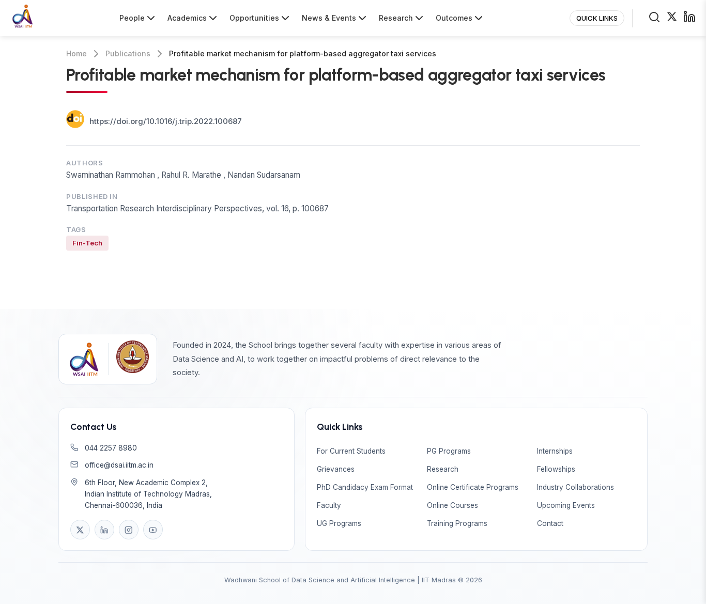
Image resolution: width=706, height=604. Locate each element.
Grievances (336, 469)
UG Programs (339, 523)
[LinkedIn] (104, 529)
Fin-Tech (87, 243)
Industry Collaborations (575, 487)
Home (76, 53)
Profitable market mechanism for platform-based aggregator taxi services (302, 53)
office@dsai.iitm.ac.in (119, 465)
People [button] (132, 17)
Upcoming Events (566, 505)
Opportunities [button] (254, 17)
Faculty (329, 505)
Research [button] (396, 17)
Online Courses (452, 505)
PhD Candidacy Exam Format (365, 487)
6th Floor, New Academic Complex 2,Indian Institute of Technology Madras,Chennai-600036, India (148, 494)
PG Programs (449, 451)
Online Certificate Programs (472, 487)
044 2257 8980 (111, 448)
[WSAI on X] (672, 18)
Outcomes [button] (454, 17)
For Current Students (351, 451)
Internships (555, 451)
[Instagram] (129, 529)
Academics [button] (187, 17)
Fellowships (556, 469)
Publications (127, 53)
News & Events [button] (329, 17)
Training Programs (457, 523)
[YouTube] (153, 529)
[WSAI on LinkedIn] (689, 18)
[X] (80, 529)
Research (442, 469)
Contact (550, 523)
